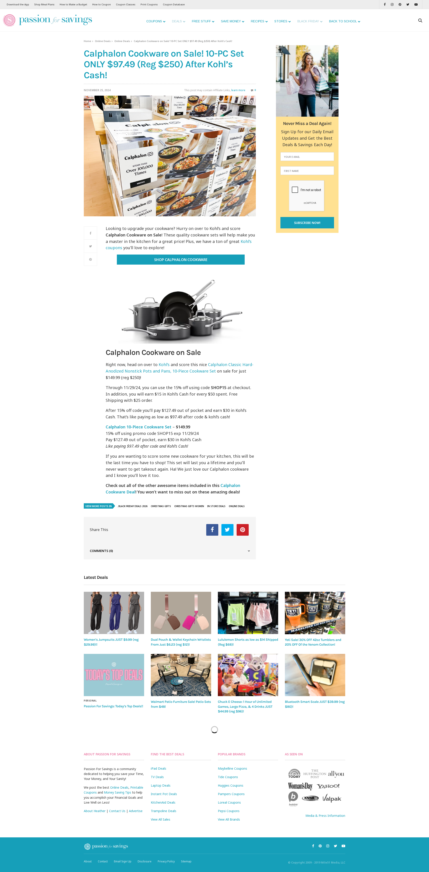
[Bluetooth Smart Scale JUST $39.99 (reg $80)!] (315, 675)
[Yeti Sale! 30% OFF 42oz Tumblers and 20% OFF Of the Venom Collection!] (315, 613)
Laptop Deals (160, 785)
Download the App (18, 4)
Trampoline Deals (163, 811)
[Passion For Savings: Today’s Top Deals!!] (114, 675)
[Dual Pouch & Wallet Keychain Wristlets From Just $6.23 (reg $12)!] (181, 613)
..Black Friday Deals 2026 (132, 506)
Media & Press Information (325, 815)
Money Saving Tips (117, 792)
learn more (238, 90)
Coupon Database (174, 4)
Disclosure (144, 861)
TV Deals (157, 777)
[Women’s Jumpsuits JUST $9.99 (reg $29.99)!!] (114, 613)
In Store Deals (216, 506)
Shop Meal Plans (44, 4)
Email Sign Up (122, 861)
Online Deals (103, 41)
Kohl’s (164, 364)
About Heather (94, 811)
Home (87, 41)
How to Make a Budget (73, 4)
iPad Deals (158, 768)
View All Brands (229, 819)
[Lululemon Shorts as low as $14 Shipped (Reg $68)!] (248, 613)
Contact (103, 861)
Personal (90, 700)
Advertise (136, 811)
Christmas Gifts (161, 506)
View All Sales (160, 819)
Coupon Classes (125, 4)
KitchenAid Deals (163, 802)
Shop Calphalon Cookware (180, 259)
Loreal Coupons (229, 802)
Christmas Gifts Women (189, 506)
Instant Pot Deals (164, 794)
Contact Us (117, 811)
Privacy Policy (166, 861)
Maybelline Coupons (232, 768)
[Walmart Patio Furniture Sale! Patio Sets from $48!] (181, 675)
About (88, 861)
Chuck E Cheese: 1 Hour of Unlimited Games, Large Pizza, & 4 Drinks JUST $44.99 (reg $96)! (245, 706)
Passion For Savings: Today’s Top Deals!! (113, 706)
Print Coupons (149, 4)
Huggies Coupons (230, 785)
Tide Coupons (228, 777)
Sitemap (186, 861)
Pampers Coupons (231, 794)
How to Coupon (101, 4)
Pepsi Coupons (229, 811)
